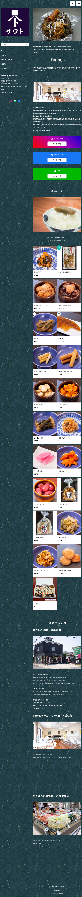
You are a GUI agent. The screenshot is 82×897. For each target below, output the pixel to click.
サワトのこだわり (6, 59)
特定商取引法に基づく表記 (56, 886)
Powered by (55, 893)
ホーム (3, 51)
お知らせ (3, 55)
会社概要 (4, 68)
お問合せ (4, 64)
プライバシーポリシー (40, 886)
